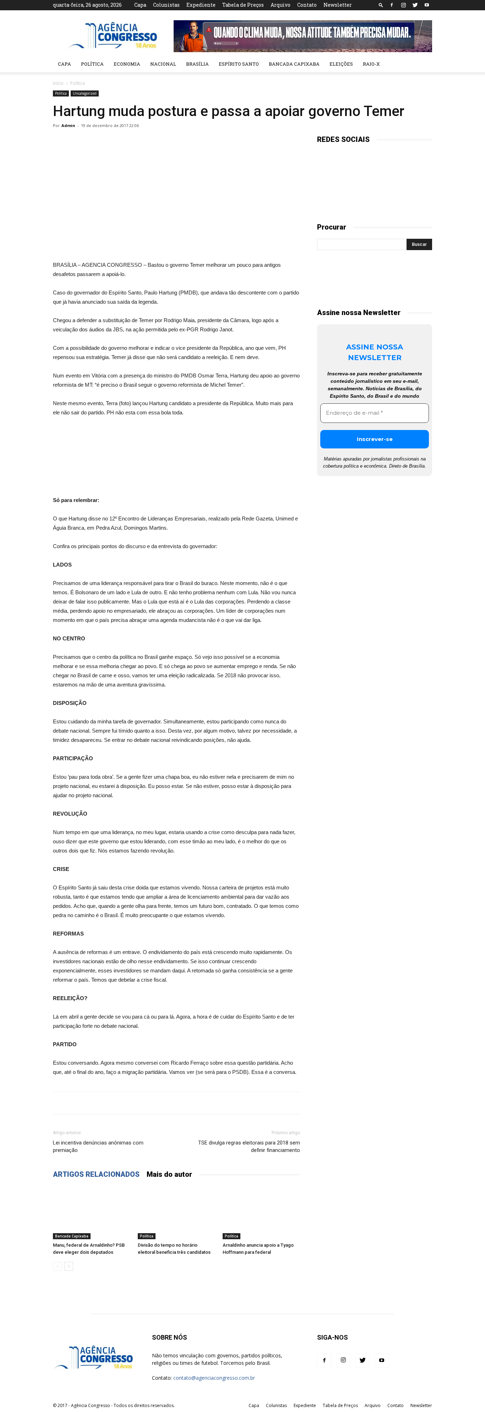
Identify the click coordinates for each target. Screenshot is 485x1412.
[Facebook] (391, 5)
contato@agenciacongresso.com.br (214, 1377)
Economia (127, 64)
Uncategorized (85, 93)
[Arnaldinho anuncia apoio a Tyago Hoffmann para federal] (261, 1212)
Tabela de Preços (243, 4)
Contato (307, 4)
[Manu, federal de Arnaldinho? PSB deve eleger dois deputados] (91, 1212)
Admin (68, 125)
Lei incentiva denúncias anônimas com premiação (98, 1146)
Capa (140, 4)
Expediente (201, 4)
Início (58, 83)
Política (92, 64)
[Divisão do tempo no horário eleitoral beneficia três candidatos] (176, 1212)
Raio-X (371, 64)
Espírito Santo (239, 64)
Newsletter (337, 4)
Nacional (163, 64)
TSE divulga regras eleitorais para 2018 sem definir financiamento (249, 1146)
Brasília (197, 64)
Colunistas (166, 4)
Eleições (341, 64)
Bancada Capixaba (294, 64)
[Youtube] (426, 5)
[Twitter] (415, 5)
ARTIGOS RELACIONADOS (96, 1174)
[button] (381, 4)
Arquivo (280, 4)
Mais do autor (169, 1174)
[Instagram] (403, 5)
